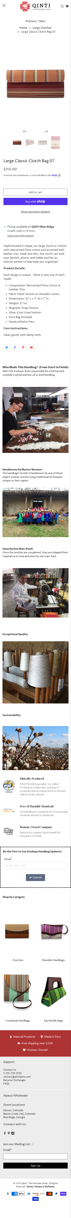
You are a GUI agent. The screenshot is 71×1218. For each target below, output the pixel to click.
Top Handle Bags (53, 1020)
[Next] (45, 131)
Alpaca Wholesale (15, 1096)
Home (23, 28)
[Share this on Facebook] (15, 347)
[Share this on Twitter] (6, 347)
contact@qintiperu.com (17, 1076)
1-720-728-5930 (12, 1073)
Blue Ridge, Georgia (14, 1117)
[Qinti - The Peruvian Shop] (35, 6)
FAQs (6, 1083)
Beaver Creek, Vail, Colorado (19, 1113)
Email (8, 859)
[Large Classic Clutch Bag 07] (35, 83)
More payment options (35, 212)
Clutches (18, 960)
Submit (37, 877)
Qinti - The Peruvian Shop (34, 1183)
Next (42, 21)
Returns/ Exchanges (14, 1080)
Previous (31, 21)
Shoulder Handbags (53, 960)
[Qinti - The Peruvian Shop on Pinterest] (8, 1134)
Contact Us (9, 1069)
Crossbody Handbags (17, 1020)
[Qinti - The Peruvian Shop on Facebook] (4, 1134)
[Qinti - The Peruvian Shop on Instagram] (12, 1134)
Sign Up (35, 1165)
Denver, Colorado (13, 1110)
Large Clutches (42, 28)
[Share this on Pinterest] (23, 347)
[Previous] (25, 131)
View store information (20, 235)
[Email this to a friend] (31, 347)
